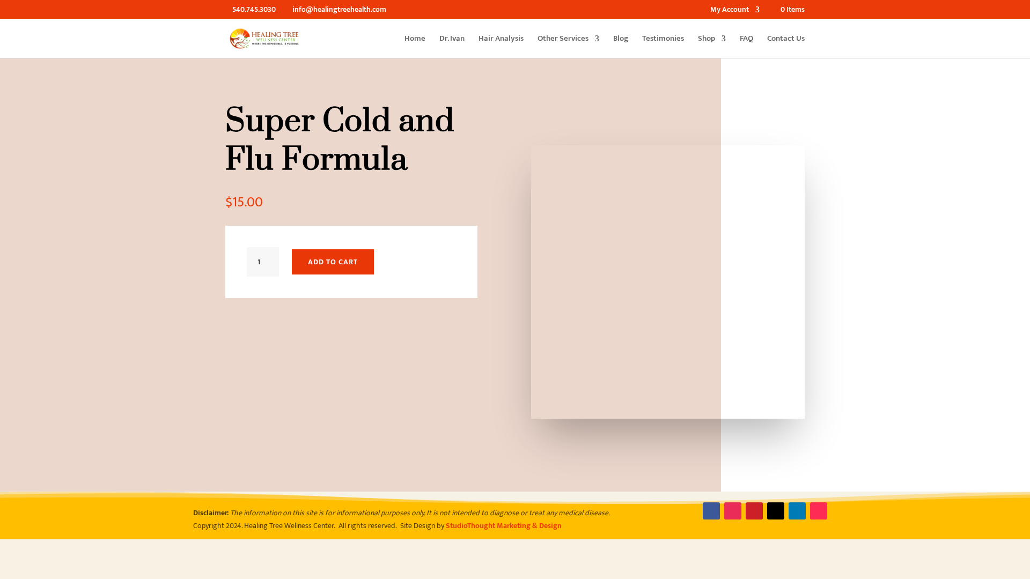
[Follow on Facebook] (711, 510)
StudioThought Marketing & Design (504, 525)
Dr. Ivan (452, 40)
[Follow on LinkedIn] (797, 510)
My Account (729, 11)
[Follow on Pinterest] (754, 510)
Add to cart (333, 262)
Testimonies (663, 40)
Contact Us (786, 40)
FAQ (746, 40)
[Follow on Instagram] (732, 510)
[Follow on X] (775, 510)
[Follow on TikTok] (818, 510)
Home (414, 40)
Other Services (563, 40)
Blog (620, 40)
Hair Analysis (501, 40)
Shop (706, 40)
